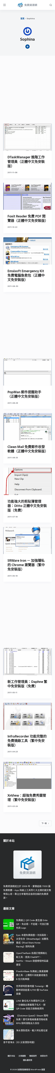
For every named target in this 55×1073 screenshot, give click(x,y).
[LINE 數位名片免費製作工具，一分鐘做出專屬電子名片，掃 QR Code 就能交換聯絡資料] (8, 1005)
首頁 (22, 18)
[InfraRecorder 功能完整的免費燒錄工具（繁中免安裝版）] (27, 716)
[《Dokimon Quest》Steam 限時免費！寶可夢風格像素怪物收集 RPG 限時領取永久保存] (8, 1019)
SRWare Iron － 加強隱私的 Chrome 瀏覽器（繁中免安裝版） (26, 564)
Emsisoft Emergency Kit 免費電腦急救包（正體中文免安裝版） (26, 275)
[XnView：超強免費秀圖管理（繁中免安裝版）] (27, 775)
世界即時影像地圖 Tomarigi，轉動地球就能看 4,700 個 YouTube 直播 (32, 990)
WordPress (36, 1069)
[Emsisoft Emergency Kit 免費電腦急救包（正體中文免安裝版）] (27, 251)
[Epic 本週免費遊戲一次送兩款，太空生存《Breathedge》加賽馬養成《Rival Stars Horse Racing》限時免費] (8, 939)
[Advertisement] (27, 90)
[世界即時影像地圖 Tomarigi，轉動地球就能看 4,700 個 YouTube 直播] (8, 990)
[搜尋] (51, 5)
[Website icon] (27, 46)
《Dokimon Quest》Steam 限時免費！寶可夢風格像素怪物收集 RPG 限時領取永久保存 (32, 1019)
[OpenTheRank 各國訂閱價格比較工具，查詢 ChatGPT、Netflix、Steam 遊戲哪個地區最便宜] (8, 957)
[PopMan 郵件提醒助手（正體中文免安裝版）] (27, 372)
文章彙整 (22, 1056)
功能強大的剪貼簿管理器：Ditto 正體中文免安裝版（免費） (27, 505)
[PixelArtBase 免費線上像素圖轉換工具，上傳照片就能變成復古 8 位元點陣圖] (8, 975)
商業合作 (44, 1056)
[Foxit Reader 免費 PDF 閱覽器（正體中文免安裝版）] (27, 196)
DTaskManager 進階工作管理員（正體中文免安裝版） (26, 161)
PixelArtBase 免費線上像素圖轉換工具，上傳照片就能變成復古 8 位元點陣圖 (32, 975)
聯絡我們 (33, 1056)
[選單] (4, 5)
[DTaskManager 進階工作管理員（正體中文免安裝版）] (27, 137)
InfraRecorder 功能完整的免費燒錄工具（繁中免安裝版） (27, 740)
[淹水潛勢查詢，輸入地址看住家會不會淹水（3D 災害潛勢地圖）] (8, 1034)
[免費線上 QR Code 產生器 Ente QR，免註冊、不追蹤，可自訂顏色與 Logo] (8, 924)
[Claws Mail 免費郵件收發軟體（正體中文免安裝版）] (27, 426)
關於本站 (11, 1056)
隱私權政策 (27, 1060)
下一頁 (44, 823)
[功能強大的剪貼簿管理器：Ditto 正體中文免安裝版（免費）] (27, 481)
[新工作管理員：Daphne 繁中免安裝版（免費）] (27, 661)
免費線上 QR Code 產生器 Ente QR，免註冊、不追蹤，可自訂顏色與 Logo (32, 924)
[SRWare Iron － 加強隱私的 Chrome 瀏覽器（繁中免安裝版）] (27, 540)
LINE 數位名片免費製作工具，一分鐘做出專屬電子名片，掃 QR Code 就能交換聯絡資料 (31, 1004)
